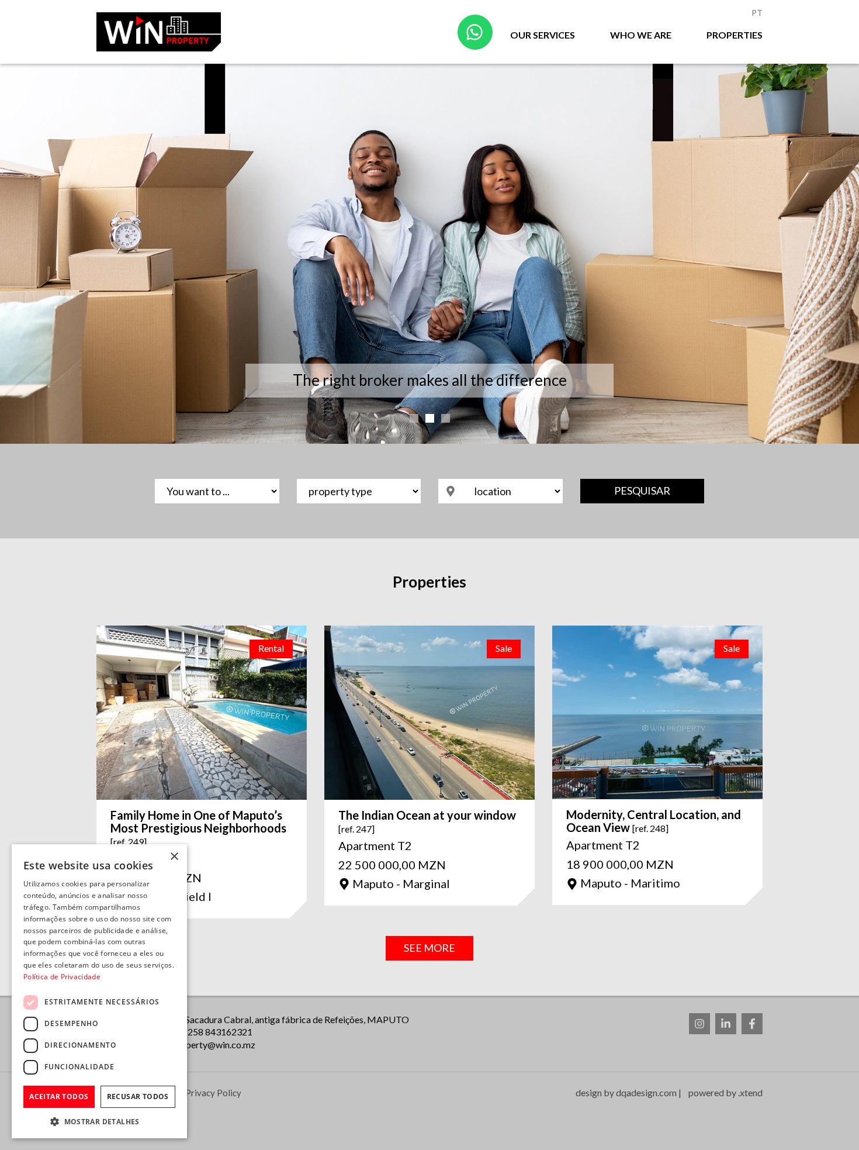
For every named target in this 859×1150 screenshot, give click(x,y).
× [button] (173, 856)
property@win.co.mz (213, 1044)
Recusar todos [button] (138, 1096)
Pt (757, 13)
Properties (734, 34)
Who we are (640, 34)
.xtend (750, 1092)
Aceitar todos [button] (58, 1096)
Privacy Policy (213, 1092)
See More (429, 947)
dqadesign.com (646, 1092)
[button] (99, 1121)
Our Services (542, 34)
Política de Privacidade (62, 977)
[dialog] (99, 991)
